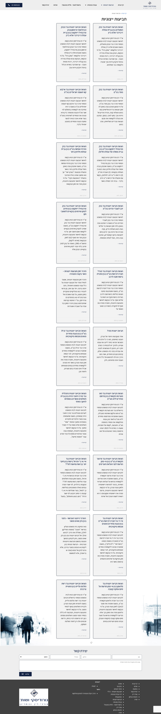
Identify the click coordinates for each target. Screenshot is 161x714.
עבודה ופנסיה (92, 5)
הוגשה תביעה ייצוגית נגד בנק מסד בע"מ (111, 91)
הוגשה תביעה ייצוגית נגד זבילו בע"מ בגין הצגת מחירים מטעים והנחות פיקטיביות (73, 333)
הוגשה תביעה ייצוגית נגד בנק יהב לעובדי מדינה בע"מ (111, 207)
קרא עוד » (120, 70)
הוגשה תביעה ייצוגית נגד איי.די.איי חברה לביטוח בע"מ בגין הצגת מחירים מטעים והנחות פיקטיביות (110, 522)
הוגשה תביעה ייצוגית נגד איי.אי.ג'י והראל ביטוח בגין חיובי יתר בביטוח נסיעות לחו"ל (73, 461)
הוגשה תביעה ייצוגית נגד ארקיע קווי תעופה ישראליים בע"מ (73, 91)
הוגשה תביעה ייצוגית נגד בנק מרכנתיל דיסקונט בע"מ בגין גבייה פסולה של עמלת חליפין (111, 149)
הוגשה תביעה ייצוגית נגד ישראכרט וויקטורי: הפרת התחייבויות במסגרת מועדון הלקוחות (75, 650)
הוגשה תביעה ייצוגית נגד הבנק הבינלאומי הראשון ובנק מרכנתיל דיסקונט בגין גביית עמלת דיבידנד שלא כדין (73, 31)
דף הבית (121, 5)
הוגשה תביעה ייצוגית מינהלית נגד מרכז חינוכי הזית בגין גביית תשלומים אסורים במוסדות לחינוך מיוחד (73, 397)
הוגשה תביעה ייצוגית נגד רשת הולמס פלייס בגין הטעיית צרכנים (74, 586)
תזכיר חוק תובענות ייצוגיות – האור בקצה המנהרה (74, 272)
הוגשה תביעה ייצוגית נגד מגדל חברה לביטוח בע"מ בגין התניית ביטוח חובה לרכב (110, 274)
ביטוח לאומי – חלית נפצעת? (71, 5)
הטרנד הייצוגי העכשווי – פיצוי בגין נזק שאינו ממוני (74, 519)
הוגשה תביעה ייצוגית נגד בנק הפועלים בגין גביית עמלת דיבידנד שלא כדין (111, 30)
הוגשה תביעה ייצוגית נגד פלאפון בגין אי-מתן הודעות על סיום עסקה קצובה (111, 586)
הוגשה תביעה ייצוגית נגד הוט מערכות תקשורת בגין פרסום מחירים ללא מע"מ (111, 396)
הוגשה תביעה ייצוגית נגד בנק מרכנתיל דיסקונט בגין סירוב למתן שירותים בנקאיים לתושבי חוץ (73, 210)
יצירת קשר (45, 5)
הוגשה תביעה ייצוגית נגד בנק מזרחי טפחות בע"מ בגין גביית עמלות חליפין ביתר (73, 149)
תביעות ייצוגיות (108, 5)
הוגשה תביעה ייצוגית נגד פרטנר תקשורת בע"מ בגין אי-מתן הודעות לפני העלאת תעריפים (110, 461)
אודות (55, 5)
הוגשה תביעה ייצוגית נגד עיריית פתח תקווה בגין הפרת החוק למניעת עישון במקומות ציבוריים (110, 649)
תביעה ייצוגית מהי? (115, 330)
